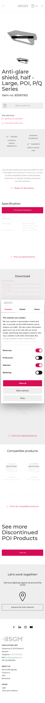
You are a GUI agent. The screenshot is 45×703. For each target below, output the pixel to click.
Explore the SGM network (22, 607)
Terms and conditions (10, 691)
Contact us (6, 673)
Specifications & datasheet (13, 119)
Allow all (22, 383)
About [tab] (36, 309)
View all (22, 552)
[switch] (38, 358)
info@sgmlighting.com (13, 657)
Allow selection (22, 391)
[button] (5, 38)
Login (4, 688)
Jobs (3, 675)
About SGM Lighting (9, 670)
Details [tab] (22, 309)
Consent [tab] (8, 309)
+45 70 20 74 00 (16, 654)
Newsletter (6, 678)
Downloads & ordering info (14, 123)
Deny (22, 398)
